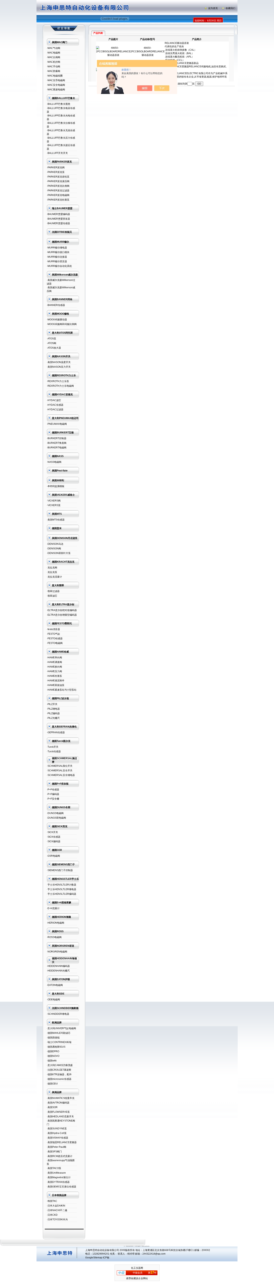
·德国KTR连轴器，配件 (59, 1074)
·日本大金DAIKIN (56, 1205)
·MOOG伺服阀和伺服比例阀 (62, 324)
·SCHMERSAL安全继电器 (61, 775)
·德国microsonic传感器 (59, 1079)
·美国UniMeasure (56, 1172)
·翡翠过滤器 (53, 591)
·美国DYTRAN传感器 (58, 1182)
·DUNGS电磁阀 (55, 813)
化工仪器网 (137, 1268)
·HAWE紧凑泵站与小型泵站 (61, 689)
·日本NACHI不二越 (57, 1210)
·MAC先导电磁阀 (56, 80)
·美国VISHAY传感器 (57, 1137)
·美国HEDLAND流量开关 (60, 1116)
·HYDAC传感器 (55, 404)
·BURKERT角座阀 (56, 443)
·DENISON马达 (55, 544)
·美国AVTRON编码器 (58, 1102)
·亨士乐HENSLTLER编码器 (61, 894)
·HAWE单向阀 (54, 657)
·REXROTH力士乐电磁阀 (60, 385)
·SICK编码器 (53, 841)
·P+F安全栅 (53, 798)
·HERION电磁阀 (55, 922)
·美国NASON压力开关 (59, 366)
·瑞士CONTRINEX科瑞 (59, 1042)
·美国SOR (52, 1107)
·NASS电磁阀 (54, 462)
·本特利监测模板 (55, 486)
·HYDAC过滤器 (55, 409)
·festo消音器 (53, 629)
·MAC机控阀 (53, 62)
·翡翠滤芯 (52, 595)
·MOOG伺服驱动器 (57, 319)
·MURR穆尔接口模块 (58, 252)
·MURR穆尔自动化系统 (59, 266)
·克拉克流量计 (54, 576)
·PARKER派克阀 (56, 167)
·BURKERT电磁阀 (56, 447)
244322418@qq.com (153, 1253)
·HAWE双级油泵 (55, 685)
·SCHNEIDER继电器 (58, 1014)
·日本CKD (52, 1214)
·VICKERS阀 (54, 500)
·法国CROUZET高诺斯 (59, 1069)
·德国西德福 (53, 1037)
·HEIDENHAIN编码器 (58, 966)
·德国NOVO (53, 1056)
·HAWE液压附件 (55, 680)
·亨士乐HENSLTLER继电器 (61, 889)
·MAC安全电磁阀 (56, 85)
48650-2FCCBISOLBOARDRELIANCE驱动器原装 (147, 51)
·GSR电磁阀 (53, 855)
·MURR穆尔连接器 (57, 256)
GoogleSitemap (93, 1257)
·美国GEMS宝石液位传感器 (61, 1186)
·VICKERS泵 (54, 505)
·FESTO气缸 (53, 633)
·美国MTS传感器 (56, 519)
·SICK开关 (52, 832)
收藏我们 (230, 8)
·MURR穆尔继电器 (57, 247)
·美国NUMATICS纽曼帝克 (60, 1098)
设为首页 (213, 8)
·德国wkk (52, 1060)
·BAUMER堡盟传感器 (58, 223)
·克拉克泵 (52, 572)
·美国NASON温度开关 (59, 362)
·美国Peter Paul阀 (56, 1147)
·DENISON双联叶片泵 (59, 553)
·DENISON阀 (54, 548)
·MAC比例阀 (53, 57)
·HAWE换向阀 (54, 666)
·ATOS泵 (51, 338)
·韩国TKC (52, 1201)
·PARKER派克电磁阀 (58, 195)
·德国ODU (52, 1083)
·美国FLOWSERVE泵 (58, 1112)
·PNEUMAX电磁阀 (57, 424)
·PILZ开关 (52, 704)
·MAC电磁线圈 (55, 75)
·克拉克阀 (52, 567)
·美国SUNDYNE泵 (57, 1128)
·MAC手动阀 (53, 66)
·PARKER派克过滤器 (58, 190)
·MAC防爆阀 (53, 71)
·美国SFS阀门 (54, 1151)
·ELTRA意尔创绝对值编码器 (62, 610)
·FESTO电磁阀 (55, 643)
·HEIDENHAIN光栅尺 (58, 970)
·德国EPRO (53, 1051)
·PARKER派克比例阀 (58, 186)
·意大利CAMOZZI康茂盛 (60, 1065)
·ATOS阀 (51, 343)
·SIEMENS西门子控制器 (60, 870)
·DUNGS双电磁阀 (56, 817)
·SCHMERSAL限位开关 (59, 766)
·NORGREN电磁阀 (57, 951)
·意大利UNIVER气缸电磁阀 (61, 1028)
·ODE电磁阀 (53, 999)
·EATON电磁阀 (55, 985)
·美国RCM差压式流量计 (59, 1156)
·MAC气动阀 (53, 48)
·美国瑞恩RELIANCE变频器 (62, 1142)
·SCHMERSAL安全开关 (59, 770)
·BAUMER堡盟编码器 (58, 214)
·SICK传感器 (53, 836)
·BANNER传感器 (56, 305)
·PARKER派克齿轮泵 (58, 176)
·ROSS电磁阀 (54, 937)
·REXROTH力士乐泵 (58, 381)
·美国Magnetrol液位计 (59, 1177)
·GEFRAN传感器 (56, 732)
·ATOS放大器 (54, 347)
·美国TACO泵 (54, 1168)
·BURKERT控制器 (56, 438)
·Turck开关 (52, 746)
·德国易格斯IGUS (56, 1046)
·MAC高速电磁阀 (56, 89)
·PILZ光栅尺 (53, 718)
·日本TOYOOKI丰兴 (57, 1219)
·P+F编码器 (53, 794)
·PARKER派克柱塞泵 (58, 199)
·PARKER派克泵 (56, 172)
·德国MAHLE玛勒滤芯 (58, 1033)
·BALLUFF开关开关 (57, 153)
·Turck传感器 (54, 751)
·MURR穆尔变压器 (57, 261)
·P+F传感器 (53, 789)
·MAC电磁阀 (53, 52)
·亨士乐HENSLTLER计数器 (61, 884)
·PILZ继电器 (53, 708)
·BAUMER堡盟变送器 (58, 218)
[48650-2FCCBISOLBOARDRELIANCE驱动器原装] (113, 55)
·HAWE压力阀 (54, 671)
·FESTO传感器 (55, 638)
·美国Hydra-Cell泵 (57, 1133)
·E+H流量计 (53, 908)
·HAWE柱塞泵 (54, 676)
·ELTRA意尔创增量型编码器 (62, 614)
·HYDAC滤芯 (54, 400)
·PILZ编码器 (53, 713)
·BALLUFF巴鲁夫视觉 (58, 104)
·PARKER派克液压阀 (58, 181)
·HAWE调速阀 (54, 662)
